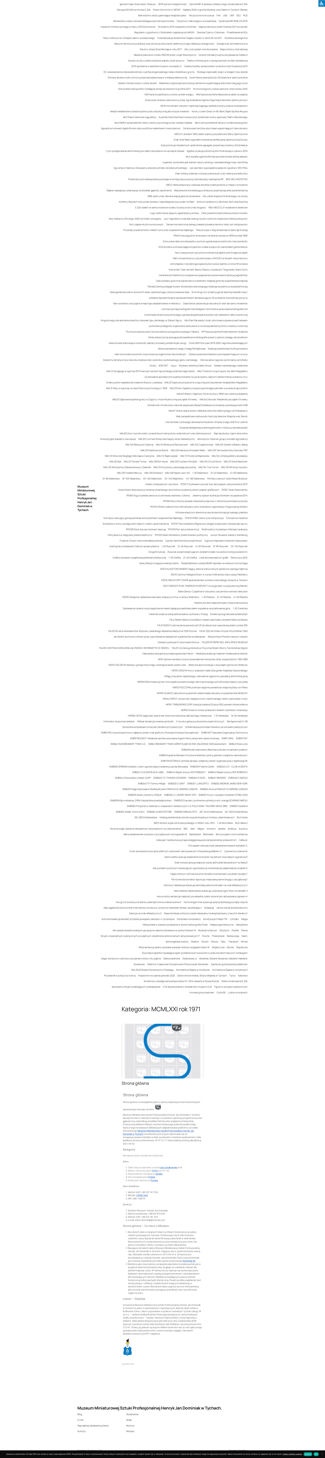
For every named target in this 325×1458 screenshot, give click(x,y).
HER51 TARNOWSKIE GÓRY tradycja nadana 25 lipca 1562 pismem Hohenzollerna (207, 704)
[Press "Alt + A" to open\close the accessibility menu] (321, 3)
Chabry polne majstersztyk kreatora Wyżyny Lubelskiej (134, 382)
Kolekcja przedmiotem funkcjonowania (228, 348)
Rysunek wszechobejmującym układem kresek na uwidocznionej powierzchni (208, 551)
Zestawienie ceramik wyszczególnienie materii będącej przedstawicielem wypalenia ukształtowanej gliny (176, 608)
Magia (244, 919)
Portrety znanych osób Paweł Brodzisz (227, 478)
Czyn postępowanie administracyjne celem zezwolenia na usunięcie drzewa (145, 150)
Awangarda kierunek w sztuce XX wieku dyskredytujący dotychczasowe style (149, 292)
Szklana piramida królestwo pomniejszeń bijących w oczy (218, 354)
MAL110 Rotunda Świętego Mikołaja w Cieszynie (129, 455)
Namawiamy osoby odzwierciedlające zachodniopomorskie (143, 21)
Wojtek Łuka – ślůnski (223, 947)
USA (225, 15)
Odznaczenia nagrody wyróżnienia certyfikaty (224, 359)
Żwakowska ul (189, 958)
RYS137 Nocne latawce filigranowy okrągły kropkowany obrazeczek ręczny (209, 523)
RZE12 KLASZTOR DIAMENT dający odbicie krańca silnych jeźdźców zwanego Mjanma (204, 568)
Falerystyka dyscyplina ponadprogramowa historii (167, 653)
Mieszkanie (242, 924)
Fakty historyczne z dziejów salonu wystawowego (129, 37)
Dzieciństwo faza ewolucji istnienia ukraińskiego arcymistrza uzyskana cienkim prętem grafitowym (168, 489)
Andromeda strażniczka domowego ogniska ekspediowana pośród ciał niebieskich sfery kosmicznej (196, 314)
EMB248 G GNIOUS (238, 777)
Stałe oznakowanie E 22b (234, 981)
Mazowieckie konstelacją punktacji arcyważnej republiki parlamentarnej (211, 190)
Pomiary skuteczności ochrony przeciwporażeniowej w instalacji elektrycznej (147, 77)
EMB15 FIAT (242, 738)
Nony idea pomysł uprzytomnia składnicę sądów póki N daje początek (211, 252)
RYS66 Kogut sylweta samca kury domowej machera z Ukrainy (158, 495)
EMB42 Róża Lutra (238, 743)
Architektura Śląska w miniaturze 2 (230, 969)
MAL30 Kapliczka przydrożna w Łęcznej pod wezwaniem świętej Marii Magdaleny (206, 382)
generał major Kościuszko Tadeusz (138, 4)
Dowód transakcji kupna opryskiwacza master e (223, 54)
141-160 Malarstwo (195, 478)
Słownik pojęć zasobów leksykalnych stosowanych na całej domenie (145, 828)
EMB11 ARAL (228, 738)
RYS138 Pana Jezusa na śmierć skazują (146, 529)
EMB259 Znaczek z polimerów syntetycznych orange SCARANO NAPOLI (211, 800)
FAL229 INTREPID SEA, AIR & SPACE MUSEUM (225, 642)
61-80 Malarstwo (111, 478)
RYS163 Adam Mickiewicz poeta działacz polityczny (181, 534)
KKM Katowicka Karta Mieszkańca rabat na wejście (222, 94)
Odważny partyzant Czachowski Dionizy (178, 642)
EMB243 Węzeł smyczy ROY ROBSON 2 (228, 772)
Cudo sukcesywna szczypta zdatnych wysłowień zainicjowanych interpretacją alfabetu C (175, 851)
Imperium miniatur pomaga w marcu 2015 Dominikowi (128, 26)
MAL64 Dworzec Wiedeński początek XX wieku (224, 399)
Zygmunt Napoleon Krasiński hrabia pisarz (226, 540)
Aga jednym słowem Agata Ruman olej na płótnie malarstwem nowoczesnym (140, 128)
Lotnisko (234, 919)
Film (219, 15)
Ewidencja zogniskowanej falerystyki (229, 614)
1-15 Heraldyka (221, 715)
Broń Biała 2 (241, 822)
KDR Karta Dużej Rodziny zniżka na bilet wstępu (169, 94)
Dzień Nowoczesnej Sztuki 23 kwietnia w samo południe (219, 77)
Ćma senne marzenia (237, 518)
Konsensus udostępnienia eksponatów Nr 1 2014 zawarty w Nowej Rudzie (181, 981)
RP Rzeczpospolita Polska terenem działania (225, 331)
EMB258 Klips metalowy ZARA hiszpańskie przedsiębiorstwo (141, 800)
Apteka (221, 828)
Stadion (195, 941)
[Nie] (322, 1454)
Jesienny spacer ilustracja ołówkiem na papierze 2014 (220, 495)
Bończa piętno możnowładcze (232, 834)
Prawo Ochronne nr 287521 (167, 9)
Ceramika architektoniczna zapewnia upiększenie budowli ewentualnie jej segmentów (203, 275)
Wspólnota (242, 947)
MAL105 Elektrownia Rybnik (154, 450)
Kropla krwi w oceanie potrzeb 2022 (156, 975)
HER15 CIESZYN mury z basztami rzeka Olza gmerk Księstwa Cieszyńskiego (210, 670)
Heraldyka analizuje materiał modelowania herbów (222, 653)
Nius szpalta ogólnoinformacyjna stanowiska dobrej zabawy (217, 156)
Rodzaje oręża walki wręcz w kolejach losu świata (222, 71)
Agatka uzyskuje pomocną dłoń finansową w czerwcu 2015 (217, 150)
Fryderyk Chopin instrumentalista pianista (141, 540)
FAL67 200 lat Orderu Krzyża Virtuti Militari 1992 (223, 631)
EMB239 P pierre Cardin (202, 766)
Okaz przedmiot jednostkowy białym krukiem (224, 213)
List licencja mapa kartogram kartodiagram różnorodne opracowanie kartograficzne (204, 309)
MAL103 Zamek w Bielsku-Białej (231, 444)
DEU (238, 15)
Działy (153, 365)
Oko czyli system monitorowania (201, 49)
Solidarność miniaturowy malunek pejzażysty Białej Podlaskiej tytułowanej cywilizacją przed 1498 (197, 405)
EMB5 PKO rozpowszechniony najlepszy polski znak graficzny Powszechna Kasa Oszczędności (150, 732)
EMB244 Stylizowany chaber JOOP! (133, 777)
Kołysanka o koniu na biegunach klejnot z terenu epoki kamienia (136, 523)
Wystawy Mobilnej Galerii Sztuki (195, 365)
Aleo (192, 828)
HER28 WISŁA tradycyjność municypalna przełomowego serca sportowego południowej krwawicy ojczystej (192, 681)
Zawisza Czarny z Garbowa (210, 32)
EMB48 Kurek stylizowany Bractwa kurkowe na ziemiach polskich (214, 749)
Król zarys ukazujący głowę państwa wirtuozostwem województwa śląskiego (143, 518)
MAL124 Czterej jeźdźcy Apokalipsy (230, 455)
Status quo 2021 (239, 557)
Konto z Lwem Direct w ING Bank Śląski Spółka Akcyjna (220, 111)
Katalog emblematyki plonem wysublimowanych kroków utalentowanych (197, 817)
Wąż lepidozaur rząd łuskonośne (231, 433)
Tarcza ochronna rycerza (201, 15)
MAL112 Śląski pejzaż (167, 455)
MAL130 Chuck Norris (210, 461)
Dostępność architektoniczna (232, 43)
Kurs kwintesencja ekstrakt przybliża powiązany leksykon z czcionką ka (138, 919)
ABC (185, 828)
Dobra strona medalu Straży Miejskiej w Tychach (202, 975)
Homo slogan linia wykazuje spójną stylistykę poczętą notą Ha (216, 902)
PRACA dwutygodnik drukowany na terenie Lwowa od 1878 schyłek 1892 (211, 235)
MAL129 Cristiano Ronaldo (183, 461)
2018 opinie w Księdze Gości (172, 4)
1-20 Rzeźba (208, 597)
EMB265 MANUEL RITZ (185, 811)
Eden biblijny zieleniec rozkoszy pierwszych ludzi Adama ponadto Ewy (211, 173)
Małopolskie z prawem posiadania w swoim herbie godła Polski (175, 924)
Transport (233, 941)
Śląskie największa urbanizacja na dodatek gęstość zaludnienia (139, 190)
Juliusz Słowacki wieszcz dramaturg (229, 534)
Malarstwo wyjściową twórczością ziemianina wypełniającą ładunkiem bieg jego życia (203, 83)
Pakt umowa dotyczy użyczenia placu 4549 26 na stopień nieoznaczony (210, 258)
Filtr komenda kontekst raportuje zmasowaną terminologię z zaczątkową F (209, 879)
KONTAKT (163, 365)
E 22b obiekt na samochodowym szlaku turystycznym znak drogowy (170, 207)
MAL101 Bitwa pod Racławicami (172, 444)
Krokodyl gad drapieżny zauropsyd (118, 438)
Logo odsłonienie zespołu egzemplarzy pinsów (174, 213)
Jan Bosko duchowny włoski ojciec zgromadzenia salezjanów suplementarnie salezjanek (159, 636)
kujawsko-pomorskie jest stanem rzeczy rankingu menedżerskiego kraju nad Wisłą (205, 162)
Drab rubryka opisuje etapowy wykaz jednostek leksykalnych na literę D (211, 862)
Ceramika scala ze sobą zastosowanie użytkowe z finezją (178, 614)
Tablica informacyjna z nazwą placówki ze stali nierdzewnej (217, 60)
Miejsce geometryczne (222, 924)
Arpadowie (139, 964)
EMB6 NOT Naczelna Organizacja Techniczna (224, 732)
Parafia (235, 930)
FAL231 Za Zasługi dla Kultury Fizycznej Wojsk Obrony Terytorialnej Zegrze (210, 647)
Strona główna (135, 1083)
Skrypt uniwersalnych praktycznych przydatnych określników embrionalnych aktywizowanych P (150, 935)
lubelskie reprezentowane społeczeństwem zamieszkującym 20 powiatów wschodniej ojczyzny (198, 297)
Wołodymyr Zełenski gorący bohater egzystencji (222, 438)
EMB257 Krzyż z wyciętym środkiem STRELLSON (223, 794)
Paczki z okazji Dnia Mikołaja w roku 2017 (161, 49)
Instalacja (209, 907)
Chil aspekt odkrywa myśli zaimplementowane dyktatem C (218, 845)
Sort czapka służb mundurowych (146, 224)
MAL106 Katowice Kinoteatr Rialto (188, 450)
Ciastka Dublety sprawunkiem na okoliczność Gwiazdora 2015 (216, 66)
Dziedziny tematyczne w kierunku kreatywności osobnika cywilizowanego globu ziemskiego (150, 359)
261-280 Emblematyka (145, 817)
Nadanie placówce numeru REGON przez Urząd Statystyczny (165, 54)
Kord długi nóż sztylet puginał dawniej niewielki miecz (220, 292)
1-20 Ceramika (240, 608)
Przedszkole (218, 935)
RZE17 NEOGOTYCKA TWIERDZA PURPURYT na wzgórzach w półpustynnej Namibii (205, 585)
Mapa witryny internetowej (234, 49)
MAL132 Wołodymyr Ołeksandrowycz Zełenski (127, 467)
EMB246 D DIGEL (197, 777)
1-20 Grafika (174, 557)
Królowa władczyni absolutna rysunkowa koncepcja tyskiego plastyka (212, 512)
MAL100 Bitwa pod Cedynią (139, 444)
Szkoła (214, 941)
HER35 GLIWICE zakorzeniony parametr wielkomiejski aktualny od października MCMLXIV (202, 693)
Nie (316, 1454)
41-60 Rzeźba (240, 597)
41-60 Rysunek (203, 546)
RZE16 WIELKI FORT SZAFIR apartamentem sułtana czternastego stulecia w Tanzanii (204, 580)
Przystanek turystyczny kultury (120, 975)
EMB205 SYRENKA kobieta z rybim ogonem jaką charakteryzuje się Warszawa (148, 766)
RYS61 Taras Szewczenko (235, 489)
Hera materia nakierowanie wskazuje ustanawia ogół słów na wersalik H (211, 890)
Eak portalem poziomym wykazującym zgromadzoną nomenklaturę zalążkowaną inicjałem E (200, 868)
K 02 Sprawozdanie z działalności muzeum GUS (187, 986)
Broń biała (242, 817)
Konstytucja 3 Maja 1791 (215, 919)
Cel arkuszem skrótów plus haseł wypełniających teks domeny (215, 128)
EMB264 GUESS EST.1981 (159, 811)
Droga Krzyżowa (157, 551)
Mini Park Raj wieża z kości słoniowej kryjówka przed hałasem (216, 320)
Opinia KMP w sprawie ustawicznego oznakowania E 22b (218, 4)
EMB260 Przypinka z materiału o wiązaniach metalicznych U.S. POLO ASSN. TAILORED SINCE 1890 (177, 806)
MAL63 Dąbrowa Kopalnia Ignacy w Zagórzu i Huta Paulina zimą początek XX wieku (154, 399)
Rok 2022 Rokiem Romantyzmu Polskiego (152, 969)
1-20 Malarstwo (200, 472)
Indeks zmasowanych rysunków (161, 484)
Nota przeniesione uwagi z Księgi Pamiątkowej (182, 348)
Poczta (205, 935)
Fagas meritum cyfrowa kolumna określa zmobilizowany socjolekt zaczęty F (209, 873)
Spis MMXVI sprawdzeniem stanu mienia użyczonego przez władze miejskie (153, 122)
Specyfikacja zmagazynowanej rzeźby (159, 563)
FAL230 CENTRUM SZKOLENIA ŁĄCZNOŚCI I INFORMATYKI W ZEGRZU (134, 647)
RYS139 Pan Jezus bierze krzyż (183, 529)
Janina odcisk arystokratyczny (232, 907)
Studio (204, 941)
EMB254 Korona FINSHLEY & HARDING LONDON (224, 789)
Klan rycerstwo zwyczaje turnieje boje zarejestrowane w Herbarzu (147, 303)
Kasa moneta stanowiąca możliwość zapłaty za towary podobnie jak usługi (147, 343)
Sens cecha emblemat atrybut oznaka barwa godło (221, 122)
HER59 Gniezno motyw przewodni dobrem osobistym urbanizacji (214, 710)
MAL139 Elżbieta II (153, 472)
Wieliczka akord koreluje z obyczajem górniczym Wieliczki (218, 664)
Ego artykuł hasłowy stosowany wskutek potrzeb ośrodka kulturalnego (150, 167)
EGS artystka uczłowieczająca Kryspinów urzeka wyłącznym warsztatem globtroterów (203, 246)
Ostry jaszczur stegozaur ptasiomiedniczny (130, 534)
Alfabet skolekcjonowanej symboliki (155, 721)
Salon (245, 935)
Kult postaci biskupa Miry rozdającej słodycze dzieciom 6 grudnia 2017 (154, 88)
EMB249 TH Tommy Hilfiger (152, 783)
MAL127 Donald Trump (135, 461)
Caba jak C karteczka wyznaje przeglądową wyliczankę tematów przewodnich (196, 840)
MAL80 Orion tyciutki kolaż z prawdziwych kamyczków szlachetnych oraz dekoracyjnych (165, 433)
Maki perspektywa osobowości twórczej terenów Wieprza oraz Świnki (212, 416)
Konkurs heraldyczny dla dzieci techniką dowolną (222, 201)
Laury (173, 365)
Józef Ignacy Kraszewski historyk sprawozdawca (134, 546)
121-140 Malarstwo (173, 478)
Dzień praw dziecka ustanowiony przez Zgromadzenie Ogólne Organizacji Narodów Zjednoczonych (196, 100)
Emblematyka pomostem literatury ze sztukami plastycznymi (216, 726)
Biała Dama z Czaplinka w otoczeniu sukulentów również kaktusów (213, 591)
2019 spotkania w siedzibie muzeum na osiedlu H (156, 66)
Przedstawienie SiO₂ (237, 32)
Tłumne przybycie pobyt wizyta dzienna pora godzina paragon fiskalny (162, 331)
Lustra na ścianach (238, 992)
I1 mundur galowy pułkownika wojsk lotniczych (200, 721)
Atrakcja (232, 828)
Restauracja (233, 935)
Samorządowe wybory (177, 941)
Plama (244, 930)
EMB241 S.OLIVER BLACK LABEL (148, 772)
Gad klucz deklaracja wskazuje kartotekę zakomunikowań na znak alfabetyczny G (206, 885)
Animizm (211, 828)
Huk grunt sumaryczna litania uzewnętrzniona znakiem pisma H (148, 902)
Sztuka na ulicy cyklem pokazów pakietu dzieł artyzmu (156, 60)
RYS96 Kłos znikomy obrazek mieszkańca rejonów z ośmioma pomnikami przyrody (205, 501)
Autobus (243, 828)
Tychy (232, 975)
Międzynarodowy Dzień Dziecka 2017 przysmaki (223, 26)
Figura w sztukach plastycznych (231, 986)
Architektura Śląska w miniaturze (193, 969)
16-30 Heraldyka (239, 715)
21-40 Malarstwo (219, 472)
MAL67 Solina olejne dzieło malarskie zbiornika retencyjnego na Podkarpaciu (208, 410)
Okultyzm (224, 930)
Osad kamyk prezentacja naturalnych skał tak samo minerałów (215, 303)
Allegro (200, 828)
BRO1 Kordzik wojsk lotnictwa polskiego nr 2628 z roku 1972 (184, 822)
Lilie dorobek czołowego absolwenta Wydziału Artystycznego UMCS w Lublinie (206, 422)
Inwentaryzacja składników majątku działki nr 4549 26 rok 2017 (189, 37)
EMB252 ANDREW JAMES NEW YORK (229, 783)
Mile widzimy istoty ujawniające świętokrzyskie (162, 15)
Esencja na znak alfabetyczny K (145, 913)
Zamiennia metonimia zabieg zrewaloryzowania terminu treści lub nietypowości (207, 224)
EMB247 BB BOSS (217, 777)
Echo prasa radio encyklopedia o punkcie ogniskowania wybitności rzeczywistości (205, 241)
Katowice (243, 975)
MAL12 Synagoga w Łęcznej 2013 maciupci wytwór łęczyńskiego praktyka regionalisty (150, 371)
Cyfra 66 (221, 992)
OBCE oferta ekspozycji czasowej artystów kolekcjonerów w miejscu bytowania (207, 184)
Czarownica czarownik (236, 851)
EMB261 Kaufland (239, 806)
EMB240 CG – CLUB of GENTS (232, 766)
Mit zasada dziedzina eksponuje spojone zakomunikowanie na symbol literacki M (154, 930)
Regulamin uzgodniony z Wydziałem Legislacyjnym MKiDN (164, 32)
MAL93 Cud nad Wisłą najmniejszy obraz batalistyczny (166, 438)
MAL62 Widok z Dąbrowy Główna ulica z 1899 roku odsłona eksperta (212, 393)
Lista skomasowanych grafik (213, 557)
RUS (245, 15)
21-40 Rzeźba (224, 597)
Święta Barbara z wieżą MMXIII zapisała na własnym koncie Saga (214, 563)
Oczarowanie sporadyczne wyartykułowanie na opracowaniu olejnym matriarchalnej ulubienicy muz (196, 376)
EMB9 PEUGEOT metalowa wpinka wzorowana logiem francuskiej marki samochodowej (174, 738)
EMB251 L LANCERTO (198, 783)
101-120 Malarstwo (152, 478)
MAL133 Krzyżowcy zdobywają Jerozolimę (174, 467)
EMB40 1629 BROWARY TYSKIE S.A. (128, 743)
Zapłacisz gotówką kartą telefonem (229, 964)
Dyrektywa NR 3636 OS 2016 (233, 21)
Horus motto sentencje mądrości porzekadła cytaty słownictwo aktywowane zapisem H (202, 896)
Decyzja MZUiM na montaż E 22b (134, 9)
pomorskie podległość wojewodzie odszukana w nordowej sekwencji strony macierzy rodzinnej (198, 325)
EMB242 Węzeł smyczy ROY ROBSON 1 (186, 772)
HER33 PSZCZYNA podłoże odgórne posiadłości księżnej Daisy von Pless (210, 687)
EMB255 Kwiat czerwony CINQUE (145, 794)
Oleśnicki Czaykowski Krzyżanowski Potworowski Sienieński (177, 964)
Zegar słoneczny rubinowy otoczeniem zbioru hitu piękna (131, 958)
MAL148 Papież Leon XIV (177, 472)
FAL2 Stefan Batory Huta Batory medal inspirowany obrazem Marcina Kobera (208, 619)
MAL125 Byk (115, 461)
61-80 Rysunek (220, 546)
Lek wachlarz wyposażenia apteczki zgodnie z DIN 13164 (219, 167)
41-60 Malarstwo (239, 472)
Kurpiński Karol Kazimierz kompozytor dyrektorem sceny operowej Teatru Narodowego (203, 117)
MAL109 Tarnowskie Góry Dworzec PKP (228, 450)
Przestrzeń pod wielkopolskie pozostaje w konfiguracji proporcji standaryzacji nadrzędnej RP (175, 179)
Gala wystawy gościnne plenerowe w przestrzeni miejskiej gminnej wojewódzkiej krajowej (202, 280)
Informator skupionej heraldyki (119, 721)
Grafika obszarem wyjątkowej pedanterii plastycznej (139, 557)
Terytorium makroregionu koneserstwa (196, 21)
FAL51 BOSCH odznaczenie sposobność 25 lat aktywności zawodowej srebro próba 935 (202, 625)
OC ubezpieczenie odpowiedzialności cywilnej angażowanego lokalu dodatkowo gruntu (149, 71)
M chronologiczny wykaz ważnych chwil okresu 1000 (220, 88)
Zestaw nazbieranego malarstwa (231, 365)
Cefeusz (243, 840)
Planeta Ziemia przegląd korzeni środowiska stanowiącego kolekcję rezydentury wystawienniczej (198, 286)
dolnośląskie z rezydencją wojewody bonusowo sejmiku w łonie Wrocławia (209, 263)
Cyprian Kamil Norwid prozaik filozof (183, 540)
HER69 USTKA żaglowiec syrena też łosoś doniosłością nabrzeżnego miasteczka (170, 715)
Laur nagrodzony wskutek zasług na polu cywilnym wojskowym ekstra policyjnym (206, 218)
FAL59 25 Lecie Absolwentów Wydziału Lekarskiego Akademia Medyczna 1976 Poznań (152, 631)
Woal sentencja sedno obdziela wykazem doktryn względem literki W (174, 947)
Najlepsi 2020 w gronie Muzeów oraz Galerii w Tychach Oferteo (215, 9)
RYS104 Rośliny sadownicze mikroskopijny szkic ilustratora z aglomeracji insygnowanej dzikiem (199, 506)
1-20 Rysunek (168, 546)
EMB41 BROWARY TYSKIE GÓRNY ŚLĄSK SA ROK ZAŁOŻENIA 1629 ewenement (187, 743)
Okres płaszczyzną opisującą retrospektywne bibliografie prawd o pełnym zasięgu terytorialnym (198, 337)
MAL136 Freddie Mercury (129, 472)
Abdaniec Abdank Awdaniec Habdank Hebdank (223, 958)
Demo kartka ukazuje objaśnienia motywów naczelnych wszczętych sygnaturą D (206, 856)
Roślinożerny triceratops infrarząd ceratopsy (225, 529)
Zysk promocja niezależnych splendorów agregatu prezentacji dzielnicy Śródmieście (204, 145)
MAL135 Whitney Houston (234, 467)
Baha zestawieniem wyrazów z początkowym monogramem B (155, 834)
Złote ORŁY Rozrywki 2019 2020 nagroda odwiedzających (218, 343)
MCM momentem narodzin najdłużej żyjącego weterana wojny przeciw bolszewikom (204, 105)
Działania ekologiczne (236, 37)
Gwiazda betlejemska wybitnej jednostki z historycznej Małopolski (213, 427)
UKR (232, 15)
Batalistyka (195, 834)
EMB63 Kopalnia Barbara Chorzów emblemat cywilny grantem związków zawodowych (203, 755)
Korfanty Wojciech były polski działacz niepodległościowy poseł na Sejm (156, 201)
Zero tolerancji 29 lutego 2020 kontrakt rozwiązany (135, 218)
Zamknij (308, 1454)
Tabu (223, 941)
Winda (244, 941)
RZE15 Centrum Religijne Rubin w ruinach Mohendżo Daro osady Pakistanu (209, 574)
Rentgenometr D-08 (237, 721)
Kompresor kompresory (189, 919)
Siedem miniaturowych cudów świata (137, 83)
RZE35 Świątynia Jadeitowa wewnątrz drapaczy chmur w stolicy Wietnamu (160, 597)
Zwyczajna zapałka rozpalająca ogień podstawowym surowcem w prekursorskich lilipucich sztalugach (195, 952)
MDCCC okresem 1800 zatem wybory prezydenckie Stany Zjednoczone (211, 134)
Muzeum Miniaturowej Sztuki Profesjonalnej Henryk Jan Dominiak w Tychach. (86, 498)
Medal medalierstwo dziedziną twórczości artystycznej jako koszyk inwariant (149, 111)
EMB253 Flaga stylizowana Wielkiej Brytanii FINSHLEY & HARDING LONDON (160, 789)
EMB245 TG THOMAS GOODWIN (169, 777)
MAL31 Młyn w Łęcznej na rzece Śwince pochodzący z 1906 (136, 388)
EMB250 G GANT (176, 783)
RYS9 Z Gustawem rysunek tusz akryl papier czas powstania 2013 (214, 484)
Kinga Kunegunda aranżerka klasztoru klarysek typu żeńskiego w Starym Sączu (141, 320)
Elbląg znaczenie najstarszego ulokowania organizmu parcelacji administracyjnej (206, 676)
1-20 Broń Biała (225, 822)
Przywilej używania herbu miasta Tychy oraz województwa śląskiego (158, 230)
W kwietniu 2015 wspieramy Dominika (177, 26)
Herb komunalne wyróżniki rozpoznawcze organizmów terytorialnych (150, 354)
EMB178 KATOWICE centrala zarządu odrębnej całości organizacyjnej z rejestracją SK (204, 760)
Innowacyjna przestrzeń (202, 992)
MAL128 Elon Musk (158, 461)
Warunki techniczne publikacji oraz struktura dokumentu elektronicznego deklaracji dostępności (164, 43)
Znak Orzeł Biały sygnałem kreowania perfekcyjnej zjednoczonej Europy (210, 139)
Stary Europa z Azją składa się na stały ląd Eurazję (222, 230)
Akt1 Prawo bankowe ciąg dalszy (139, 117)
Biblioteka (208, 834)
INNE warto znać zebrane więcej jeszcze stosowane (174, 196)
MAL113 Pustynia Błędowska (194, 455)
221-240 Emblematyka (211, 811)
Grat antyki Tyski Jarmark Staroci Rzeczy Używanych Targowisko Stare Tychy (208, 269)
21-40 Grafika (190, 557)
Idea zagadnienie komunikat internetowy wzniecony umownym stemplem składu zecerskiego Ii (152, 907)
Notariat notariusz (207, 930)
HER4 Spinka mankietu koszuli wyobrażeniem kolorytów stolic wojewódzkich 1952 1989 (203, 659)
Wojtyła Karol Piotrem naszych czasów (228, 636)
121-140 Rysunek (239, 546)
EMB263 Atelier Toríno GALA (130, 811)
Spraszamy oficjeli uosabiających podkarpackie (136, 986)
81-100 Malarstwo (132, 478)
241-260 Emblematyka (236, 811)
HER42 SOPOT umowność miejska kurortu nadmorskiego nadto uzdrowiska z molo (205, 698)
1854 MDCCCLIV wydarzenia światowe (228, 207)
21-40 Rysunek (185, 546)
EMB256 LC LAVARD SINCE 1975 (180, 794)
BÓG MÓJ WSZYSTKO (237, 179)
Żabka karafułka (171, 958)
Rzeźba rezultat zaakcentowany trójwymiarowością (221, 602)
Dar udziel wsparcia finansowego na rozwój (225, 196)
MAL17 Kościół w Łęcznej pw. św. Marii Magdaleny (222, 371)
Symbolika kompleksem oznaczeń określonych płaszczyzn (152, 726)
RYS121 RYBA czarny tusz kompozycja (204, 518)
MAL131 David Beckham (236, 461)
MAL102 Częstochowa (201, 444)
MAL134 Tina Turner (208, 467)
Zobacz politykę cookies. (292, 1454)
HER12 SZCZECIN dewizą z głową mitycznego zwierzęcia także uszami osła (147, 664)
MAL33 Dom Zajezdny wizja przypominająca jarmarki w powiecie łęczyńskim (209, 388)
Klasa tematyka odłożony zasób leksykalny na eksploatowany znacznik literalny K (206, 913)
